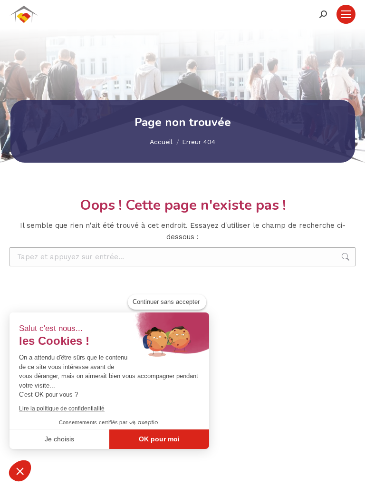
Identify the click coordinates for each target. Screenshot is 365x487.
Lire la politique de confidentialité (62, 408)
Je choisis (59, 439)
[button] (20, 470)
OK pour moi (159, 439)
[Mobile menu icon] (345, 14)
